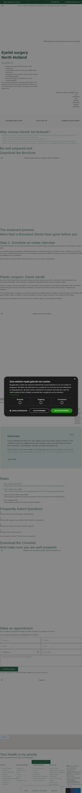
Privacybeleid (14, 395)
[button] (18, 411)
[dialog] (41, 396)
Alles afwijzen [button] (39, 410)
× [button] (74, 379)
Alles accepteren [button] (61, 410)
